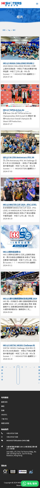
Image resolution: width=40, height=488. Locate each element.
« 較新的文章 (2, 373)
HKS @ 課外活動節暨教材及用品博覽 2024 (20, 298)
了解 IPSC (4, 419)
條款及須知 (5, 423)
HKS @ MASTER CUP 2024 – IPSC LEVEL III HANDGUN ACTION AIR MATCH (20, 205)
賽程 (2, 406)
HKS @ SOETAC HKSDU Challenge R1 (19, 345)
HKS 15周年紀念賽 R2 (12, 251)
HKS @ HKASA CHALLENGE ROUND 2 (18, 63)
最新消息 (4, 402)
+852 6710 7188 (12, 433)
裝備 (2, 410)
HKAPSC (4, 415)
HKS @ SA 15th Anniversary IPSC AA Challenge (18, 158)
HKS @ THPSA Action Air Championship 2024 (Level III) (16, 111)
